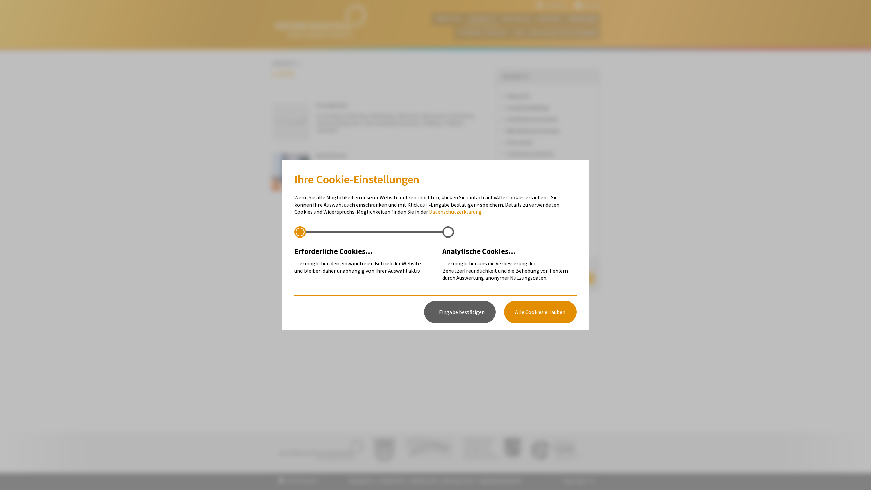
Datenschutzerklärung (455, 211)
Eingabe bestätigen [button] (462, 312)
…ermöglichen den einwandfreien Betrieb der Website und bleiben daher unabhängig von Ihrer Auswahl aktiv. (357, 260)
